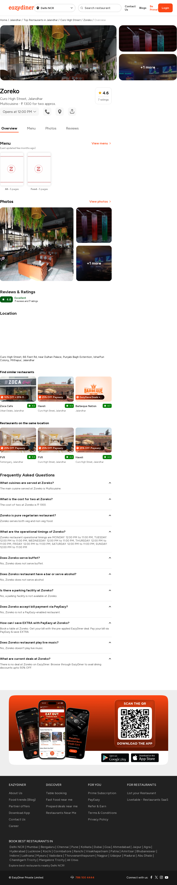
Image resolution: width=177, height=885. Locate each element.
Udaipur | (116, 855)
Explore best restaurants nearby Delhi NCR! (37, 865)
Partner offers (19, 806)
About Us (15, 793)
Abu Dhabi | (146, 855)
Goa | (108, 847)
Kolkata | (87, 847)
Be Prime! (154, 8)
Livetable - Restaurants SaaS (147, 800)
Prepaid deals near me (62, 806)
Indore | (15, 855)
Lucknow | (35, 851)
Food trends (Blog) (22, 800)
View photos (98, 201)
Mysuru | (42, 855)
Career (14, 826)
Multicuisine (9, 104)
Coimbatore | (63, 851)
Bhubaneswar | (146, 851)
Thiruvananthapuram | (80, 855)
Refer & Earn (97, 806)
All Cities (72, 860)
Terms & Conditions (102, 813)
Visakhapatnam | (98, 851)
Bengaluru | (48, 847)
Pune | (75, 847)
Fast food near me (59, 800)
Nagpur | (103, 855)
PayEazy (94, 800)
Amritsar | (128, 851)
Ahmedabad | (122, 847)
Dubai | (99, 847)
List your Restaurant (141, 793)
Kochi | (48, 851)
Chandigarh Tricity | (24, 860)
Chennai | (64, 847)
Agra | (148, 847)
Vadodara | (56, 855)
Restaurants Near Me (61, 813)
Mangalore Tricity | (52, 860)
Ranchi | (79, 851)
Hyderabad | (18, 851)
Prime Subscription (102, 793)
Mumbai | (33, 847)
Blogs (142, 8)
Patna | (115, 851)
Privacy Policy (98, 819)
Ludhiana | (28, 855)
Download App (19, 813)
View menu (100, 143)
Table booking (56, 793)
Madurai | (130, 855)
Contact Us (130, 8)
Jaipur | (137, 847)
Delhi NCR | (18, 847)
